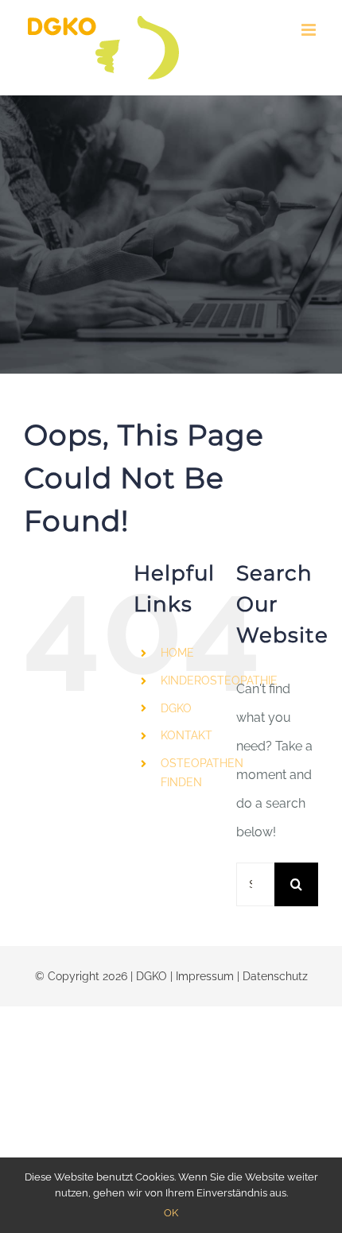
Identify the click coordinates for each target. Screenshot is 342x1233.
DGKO (176, 708)
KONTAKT (186, 735)
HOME (177, 652)
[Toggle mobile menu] (309, 29)
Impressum (205, 976)
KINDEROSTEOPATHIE (219, 680)
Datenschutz (275, 976)
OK (171, 1213)
